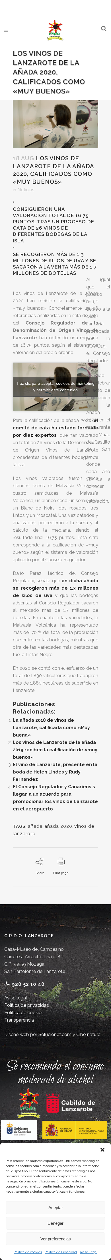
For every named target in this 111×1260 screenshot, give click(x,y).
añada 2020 (58, 826)
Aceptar (55, 1207)
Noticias (25, 189)
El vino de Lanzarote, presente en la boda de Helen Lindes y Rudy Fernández (55, 772)
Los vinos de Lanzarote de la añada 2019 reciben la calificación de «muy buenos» (55, 750)
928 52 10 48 (28, 984)
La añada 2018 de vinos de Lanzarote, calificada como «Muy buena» (51, 728)
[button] (102, 1150)
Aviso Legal (88, 1252)
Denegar (55, 1223)
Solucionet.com (54, 1034)
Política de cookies (28, 1252)
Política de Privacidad (61, 1252)
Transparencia (19, 1020)
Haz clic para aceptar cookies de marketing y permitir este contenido (55, 386)
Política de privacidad (26, 1005)
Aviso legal (15, 998)
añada (35, 826)
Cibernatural (89, 1034)
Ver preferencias (55, 1238)
